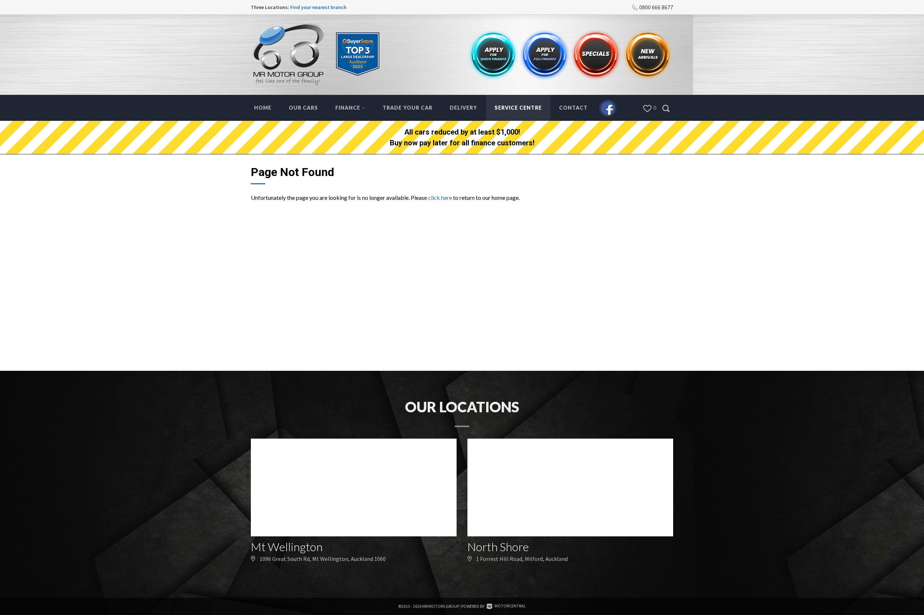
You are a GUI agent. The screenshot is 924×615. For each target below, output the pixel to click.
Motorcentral (510, 606)
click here (440, 197)
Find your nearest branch (318, 7)
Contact (573, 108)
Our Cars (303, 108)
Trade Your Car (407, 108)
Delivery (463, 108)
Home (262, 108)
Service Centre (518, 108)
